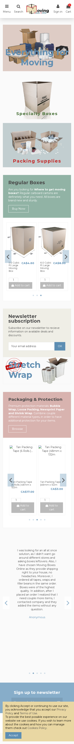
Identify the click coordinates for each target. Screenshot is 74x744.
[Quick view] (24, 258)
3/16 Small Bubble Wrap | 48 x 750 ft (50, 483)
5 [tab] (44, 520)
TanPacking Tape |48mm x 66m (21, 483)
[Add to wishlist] (18, 258)
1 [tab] (33, 295)
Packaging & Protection (35, 399)
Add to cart (22, 285)
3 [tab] (41, 295)
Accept (13, 735)
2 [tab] (37, 295)
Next (66, 256)
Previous (8, 256)
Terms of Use (28, 713)
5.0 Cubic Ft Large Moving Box (14, 266)
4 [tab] (41, 520)
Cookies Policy (37, 728)
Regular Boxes (26, 182)
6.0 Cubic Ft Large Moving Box (45, 266)
